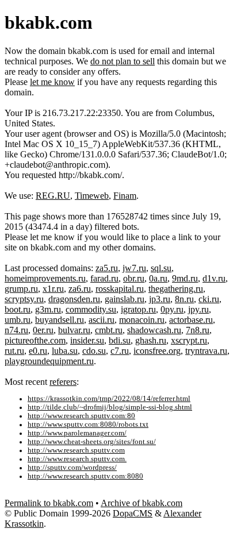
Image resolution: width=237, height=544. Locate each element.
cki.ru (208, 299)
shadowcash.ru (154, 330)
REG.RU (53, 195)
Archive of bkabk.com (141, 503)
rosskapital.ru (119, 289)
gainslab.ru (124, 299)
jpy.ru (198, 309)
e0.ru (38, 351)
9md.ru (185, 278)
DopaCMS (132, 513)
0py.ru (172, 309)
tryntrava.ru (206, 351)
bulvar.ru (74, 330)
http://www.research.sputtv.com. (77, 459)
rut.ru (14, 351)
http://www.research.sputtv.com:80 (81, 416)
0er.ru (43, 330)
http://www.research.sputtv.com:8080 (85, 476)
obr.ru (133, 278)
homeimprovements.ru (45, 278)
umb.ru (17, 320)
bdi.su (120, 340)
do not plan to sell (122, 61)
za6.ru (79, 289)
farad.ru (104, 278)
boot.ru (17, 309)
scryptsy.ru (24, 299)
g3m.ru (48, 309)
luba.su (65, 351)
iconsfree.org (157, 351)
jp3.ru (159, 299)
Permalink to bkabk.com (49, 503)
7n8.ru (197, 330)
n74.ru (16, 330)
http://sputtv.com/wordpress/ (72, 468)
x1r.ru (53, 289)
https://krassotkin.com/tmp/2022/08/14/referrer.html (109, 399)
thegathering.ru (175, 289)
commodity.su (91, 309)
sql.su (161, 268)
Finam (124, 195)
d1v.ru (213, 278)
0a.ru (158, 278)
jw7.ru (134, 268)
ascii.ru (101, 320)
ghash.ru (150, 340)
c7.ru (119, 351)
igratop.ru (138, 309)
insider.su (87, 340)
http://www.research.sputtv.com (76, 450)
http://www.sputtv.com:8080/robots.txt (88, 424)
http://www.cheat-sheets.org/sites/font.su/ (92, 442)
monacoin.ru (142, 320)
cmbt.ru (109, 330)
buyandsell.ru (59, 320)
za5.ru (106, 268)
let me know (52, 82)
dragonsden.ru (74, 299)
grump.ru (21, 289)
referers (63, 382)
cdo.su (94, 351)
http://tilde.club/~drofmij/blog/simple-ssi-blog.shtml (110, 407)
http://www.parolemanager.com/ (77, 433)
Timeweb (92, 195)
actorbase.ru (191, 320)
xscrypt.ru (189, 340)
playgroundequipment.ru (49, 361)
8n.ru (184, 299)
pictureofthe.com (35, 340)
